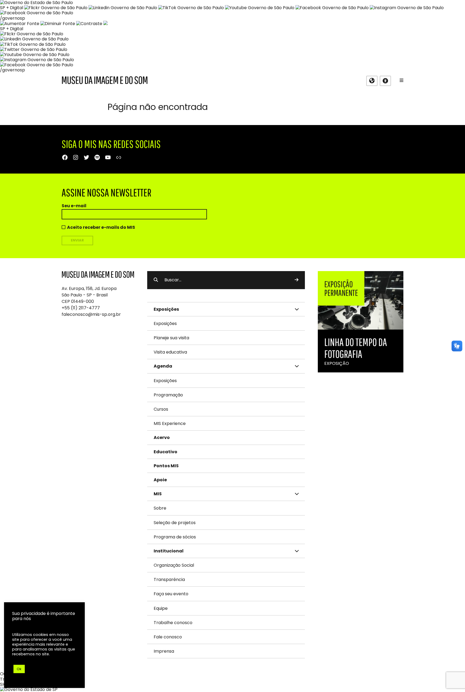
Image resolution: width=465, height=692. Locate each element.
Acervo (162, 437)
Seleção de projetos (175, 522)
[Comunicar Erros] (105, 23)
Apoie (160, 479)
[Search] (297, 280)
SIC (3, 684)
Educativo (165, 451)
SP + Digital (11, 8)
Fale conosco (168, 636)
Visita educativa (170, 352)
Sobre (160, 508)
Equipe (161, 608)
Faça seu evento (171, 593)
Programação (168, 394)
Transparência (169, 579)
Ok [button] (19, 669)
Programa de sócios (175, 536)
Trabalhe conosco (173, 622)
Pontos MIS (166, 465)
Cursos (161, 409)
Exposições (165, 323)
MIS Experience (170, 423)
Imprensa (164, 651)
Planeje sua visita (171, 337)
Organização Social (174, 565)
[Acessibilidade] (385, 81)
